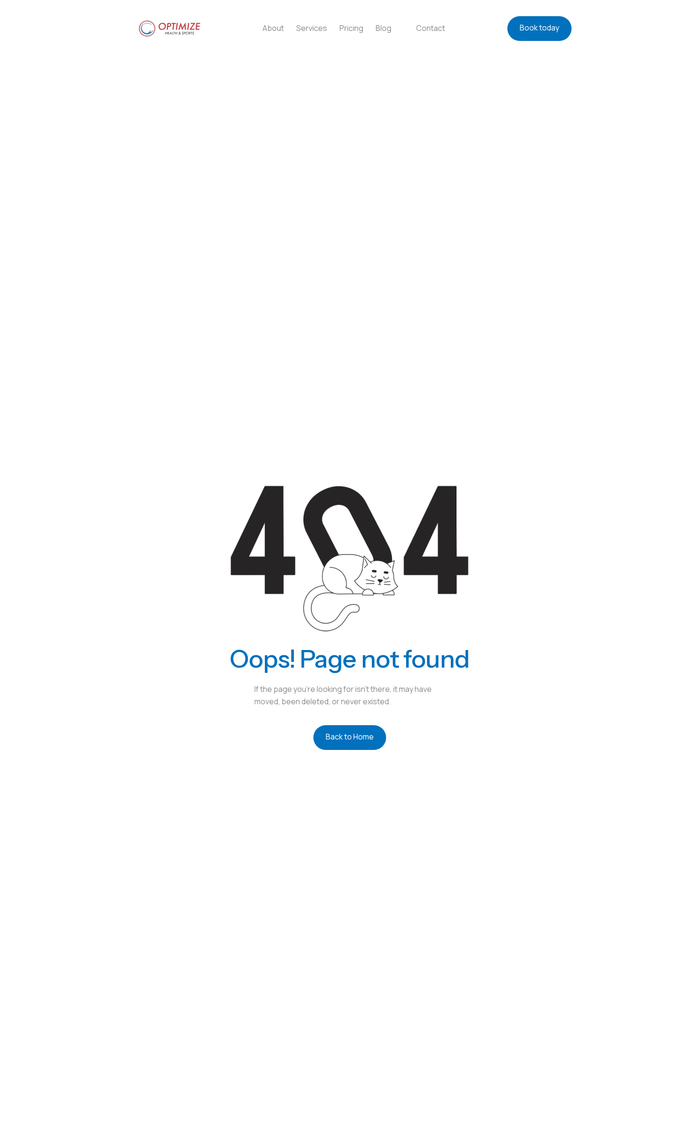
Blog (383, 28)
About (273, 28)
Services (311, 28)
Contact (430, 28)
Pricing (351, 28)
